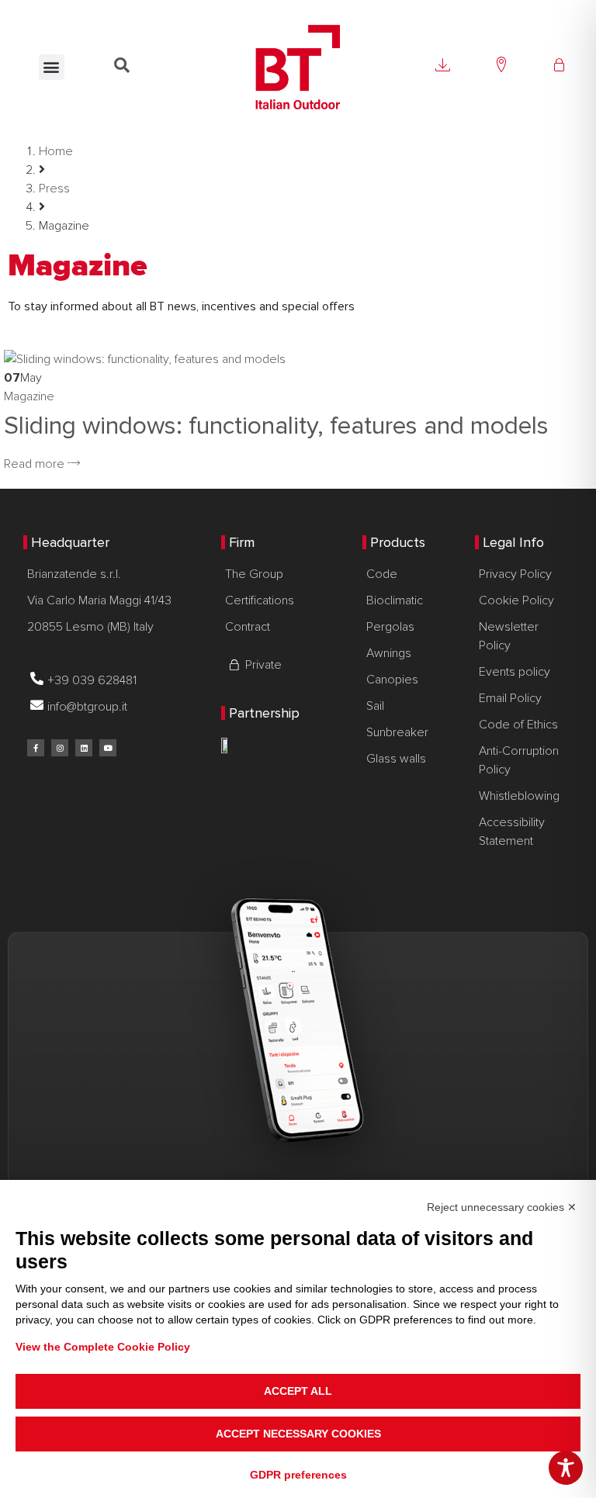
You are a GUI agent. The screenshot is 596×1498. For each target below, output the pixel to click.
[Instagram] (59, 747)
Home (56, 151)
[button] (51, 67)
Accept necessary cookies (298, 1433)
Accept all (298, 1391)
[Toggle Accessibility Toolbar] (565, 1467)
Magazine (29, 396)
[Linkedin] (83, 747)
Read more (36, 464)
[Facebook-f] (35, 747)
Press (54, 188)
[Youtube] (107, 747)
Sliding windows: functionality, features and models (276, 426)
